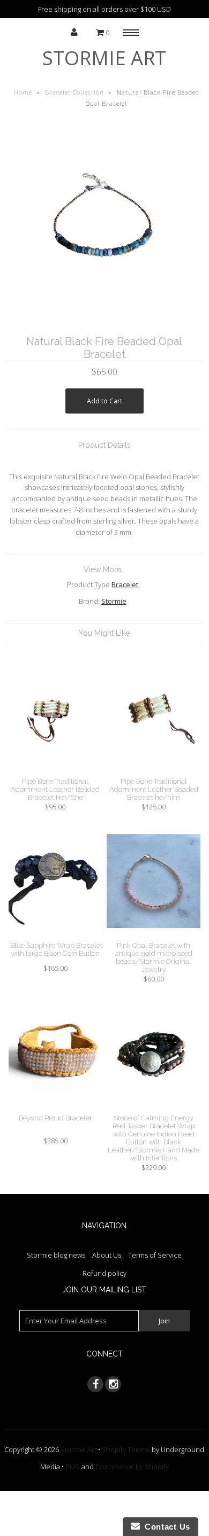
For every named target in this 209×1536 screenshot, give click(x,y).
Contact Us (165, 1526)
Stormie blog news (56, 1255)
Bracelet (124, 584)
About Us (106, 1255)
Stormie (113, 601)
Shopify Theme (126, 1449)
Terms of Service (155, 1255)
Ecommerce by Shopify (132, 1466)
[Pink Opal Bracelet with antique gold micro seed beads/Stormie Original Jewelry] (154, 936)
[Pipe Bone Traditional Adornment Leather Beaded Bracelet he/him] (154, 771)
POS (72, 1466)
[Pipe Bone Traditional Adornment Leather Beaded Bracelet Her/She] (56, 771)
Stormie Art (104, 58)
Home (23, 92)
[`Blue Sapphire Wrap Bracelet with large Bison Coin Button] (56, 936)
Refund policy (104, 1273)
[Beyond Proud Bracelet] (56, 1108)
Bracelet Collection (74, 92)
